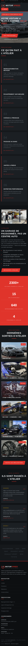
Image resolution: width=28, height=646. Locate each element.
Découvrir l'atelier (11, 270)
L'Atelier (3, 583)
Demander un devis (11, 39)
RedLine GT (7, 643)
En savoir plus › (9, 79)
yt (21, 2)
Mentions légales (15, 643)
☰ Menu (4, 9)
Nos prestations (10, 35)
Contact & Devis (4, 592)
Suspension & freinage (6, 608)
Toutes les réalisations (14, 462)
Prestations (3, 586)
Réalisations (4, 589)
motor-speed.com (11, 640)
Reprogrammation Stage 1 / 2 (8, 602)
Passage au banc (5, 611)
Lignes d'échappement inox (7, 605)
